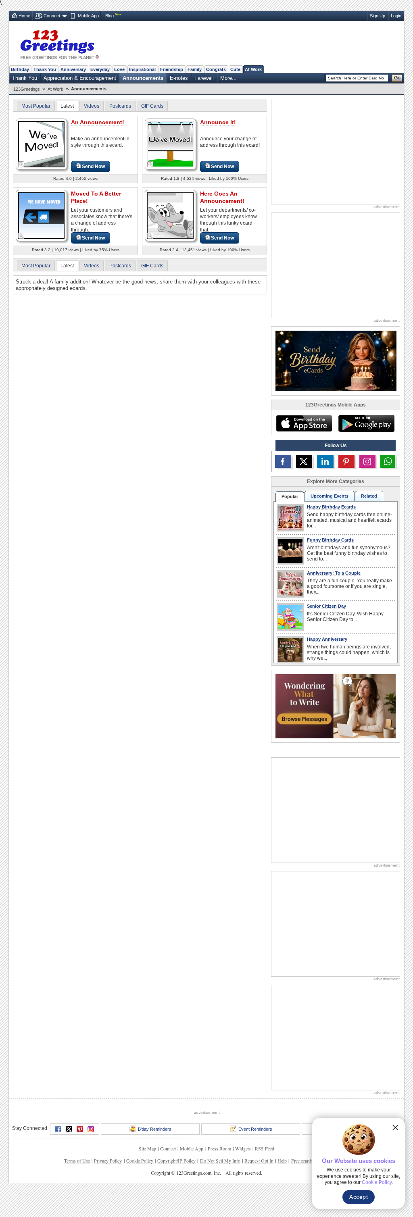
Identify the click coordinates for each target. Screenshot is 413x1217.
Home (24, 15)
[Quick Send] (21, 164)
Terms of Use (77, 1160)
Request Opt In (258, 1160)
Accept (358, 1197)
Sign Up (377, 15)
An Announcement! (97, 122)
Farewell (204, 78)
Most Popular (35, 106)
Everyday (100, 69)
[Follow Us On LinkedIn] (325, 461)
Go (397, 77)
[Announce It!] (170, 143)
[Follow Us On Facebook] (283, 461)
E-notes (179, 78)
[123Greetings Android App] (366, 423)
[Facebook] (58, 1129)
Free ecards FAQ (307, 1160)
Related (369, 496)
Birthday (20, 69)
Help (282, 1160)
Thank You (44, 69)
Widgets (243, 1148)
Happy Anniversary (327, 639)
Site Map (147, 1148)
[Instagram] (91, 1129)
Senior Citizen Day (326, 606)
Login (396, 15)
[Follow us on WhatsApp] (387, 461)
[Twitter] (69, 1129)
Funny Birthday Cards (330, 540)
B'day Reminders (154, 1129)
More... (228, 78)
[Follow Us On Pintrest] (346, 461)
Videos (91, 106)
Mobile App (88, 15)
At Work (253, 69)
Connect (52, 15)
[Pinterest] (80, 1129)
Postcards (120, 106)
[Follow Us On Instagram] (367, 461)
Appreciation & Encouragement (80, 78)
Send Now (93, 166)
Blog (109, 15)
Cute (235, 69)
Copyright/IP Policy (176, 1160)
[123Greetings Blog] (335, 705)
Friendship (171, 69)
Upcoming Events (329, 496)
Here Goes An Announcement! (222, 197)
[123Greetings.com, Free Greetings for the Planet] (59, 43)
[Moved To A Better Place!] (41, 215)
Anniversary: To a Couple (334, 573)
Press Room (219, 1148)
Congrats (216, 69)
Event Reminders (255, 1129)
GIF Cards (152, 106)
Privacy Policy (108, 1160)
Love (119, 69)
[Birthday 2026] (335, 360)
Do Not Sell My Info (220, 1160)
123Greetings (26, 89)
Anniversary (73, 69)
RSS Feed (264, 1148)
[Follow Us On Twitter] (304, 461)
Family (195, 69)
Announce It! (218, 122)
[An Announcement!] (41, 143)
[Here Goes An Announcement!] (170, 215)
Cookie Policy (139, 1160)
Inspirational (142, 69)
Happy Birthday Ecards (331, 506)
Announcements (143, 78)
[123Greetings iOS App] (303, 423)
